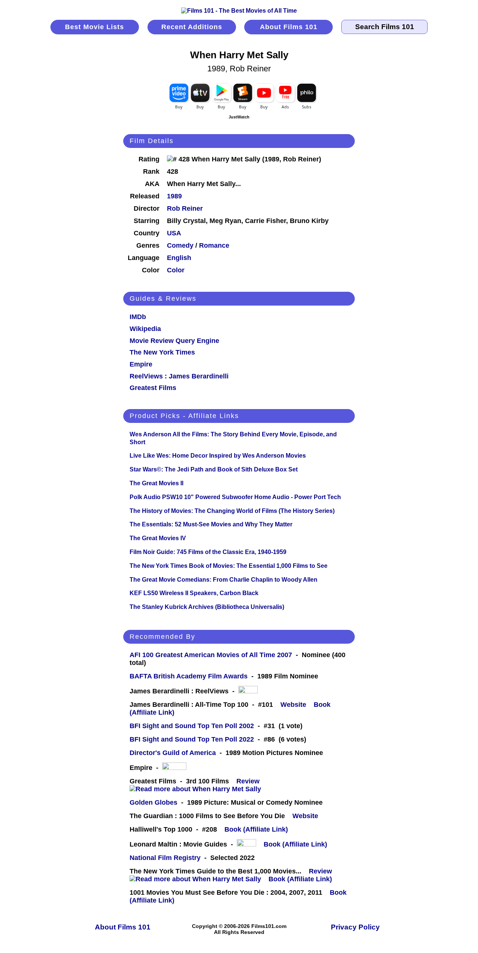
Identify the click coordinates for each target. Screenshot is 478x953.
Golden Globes (153, 802)
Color (175, 270)
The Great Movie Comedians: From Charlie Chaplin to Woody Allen (223, 579)
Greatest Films (153, 388)
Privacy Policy (355, 927)
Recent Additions (191, 27)
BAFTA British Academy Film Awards (189, 676)
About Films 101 (288, 27)
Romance (214, 245)
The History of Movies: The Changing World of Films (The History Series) (232, 511)
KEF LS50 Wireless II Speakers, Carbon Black (194, 593)
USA (174, 233)
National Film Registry (165, 857)
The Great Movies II (156, 483)
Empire (141, 364)
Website (293, 704)
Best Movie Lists (94, 27)
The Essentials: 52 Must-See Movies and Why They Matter (211, 524)
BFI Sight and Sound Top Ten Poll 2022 (192, 739)
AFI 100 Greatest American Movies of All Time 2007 (211, 655)
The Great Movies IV (158, 538)
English (179, 258)
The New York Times (162, 352)
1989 (174, 196)
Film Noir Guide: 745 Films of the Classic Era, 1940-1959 (208, 552)
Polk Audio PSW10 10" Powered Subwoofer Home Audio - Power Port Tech (235, 497)
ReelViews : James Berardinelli (179, 376)
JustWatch (239, 117)
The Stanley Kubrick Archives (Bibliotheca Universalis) (207, 607)
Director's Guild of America (173, 752)
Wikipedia (145, 328)
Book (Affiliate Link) (256, 829)
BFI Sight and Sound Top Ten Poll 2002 (192, 726)
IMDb (138, 317)
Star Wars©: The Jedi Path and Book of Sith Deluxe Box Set (214, 469)
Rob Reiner (185, 208)
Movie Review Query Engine (174, 340)
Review (249, 781)
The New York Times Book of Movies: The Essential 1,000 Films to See (229, 566)
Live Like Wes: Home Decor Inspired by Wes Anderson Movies (218, 455)
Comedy (180, 245)
